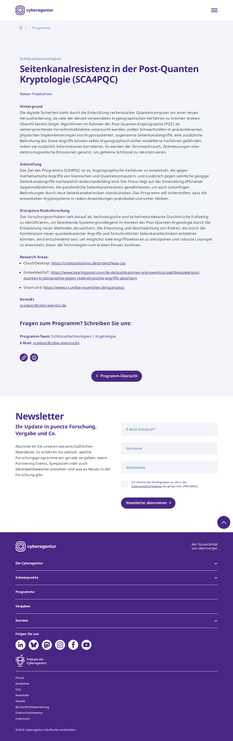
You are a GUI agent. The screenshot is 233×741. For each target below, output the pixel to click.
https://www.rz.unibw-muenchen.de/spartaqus (83, 287)
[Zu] (20, 645)
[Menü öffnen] (214, 10)
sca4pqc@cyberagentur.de (43, 305)
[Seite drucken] (34, 358)
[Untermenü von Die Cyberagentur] (215, 563)
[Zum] (31, 660)
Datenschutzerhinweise (147, 486)
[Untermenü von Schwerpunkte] (215, 578)
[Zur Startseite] (34, 10)
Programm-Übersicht (119, 375)
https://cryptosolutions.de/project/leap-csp (88, 263)
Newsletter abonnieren (146, 502)
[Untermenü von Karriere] (215, 621)
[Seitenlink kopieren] (24, 358)
